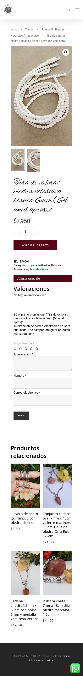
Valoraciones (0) (28, 278)
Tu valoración (23, 354)
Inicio (14, 29)
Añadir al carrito (35, 245)
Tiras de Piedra (39, 269)
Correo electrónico (27, 392)
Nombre (20, 375)
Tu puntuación (24, 343)
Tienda (29, 29)
